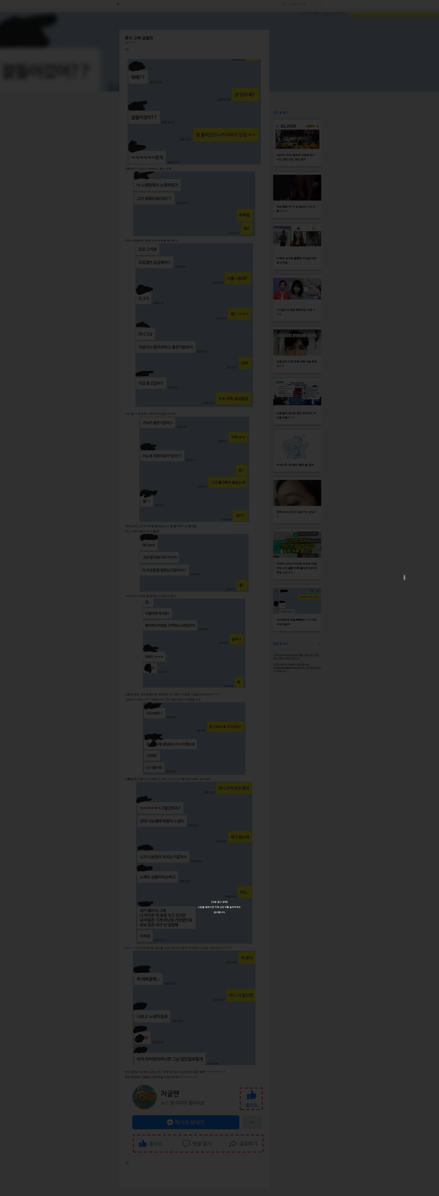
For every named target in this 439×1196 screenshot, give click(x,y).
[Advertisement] (136, 598)
